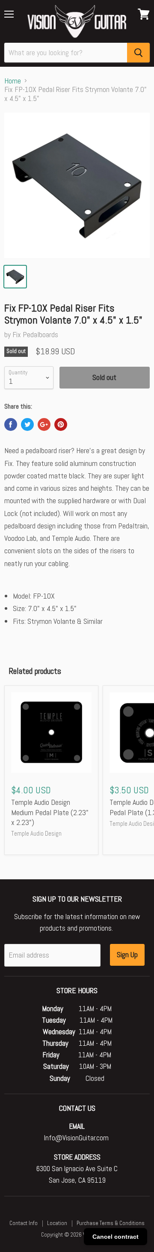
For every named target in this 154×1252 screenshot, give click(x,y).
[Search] (138, 52)
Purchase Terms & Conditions (111, 1223)
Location (57, 1223)
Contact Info (23, 1223)
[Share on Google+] (44, 424)
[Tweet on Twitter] (27, 424)
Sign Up (127, 954)
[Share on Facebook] (10, 424)
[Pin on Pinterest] (60, 424)
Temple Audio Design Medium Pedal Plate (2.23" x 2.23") (50, 812)
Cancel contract (115, 1236)
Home (12, 81)
